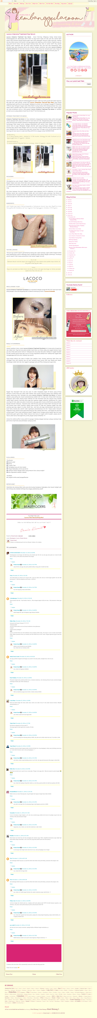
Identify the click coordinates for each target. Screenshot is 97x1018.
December (71, 217)
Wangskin (67, 1001)
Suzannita (12, 812)
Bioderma (24, 990)
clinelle (14, 1002)
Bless (34, 990)
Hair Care (42, 3)
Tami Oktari (13, 746)
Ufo (47, 1001)
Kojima (78, 994)
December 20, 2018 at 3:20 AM (20, 575)
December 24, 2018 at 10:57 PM (29, 935)
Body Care (35, 3)
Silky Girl (18, 1001)
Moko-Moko (36, 997)
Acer (16, 988)
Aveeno (68, 988)
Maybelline (7, 997)
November (71, 251)
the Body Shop (20, 1002)
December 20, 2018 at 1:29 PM (23, 700)
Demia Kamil (17, 564)
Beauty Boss (7, 990)
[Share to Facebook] (33, 536)
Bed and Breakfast (20, 1009)
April (70, 264)
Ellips (6, 992)
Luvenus (48, 996)
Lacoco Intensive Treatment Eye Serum (77, 235)
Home (10, 3)
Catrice (56, 990)
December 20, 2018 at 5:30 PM (23, 746)
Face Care (28, 3)
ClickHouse (71, 990)
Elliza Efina (12, 621)
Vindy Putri (13, 723)
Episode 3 (68, 347)
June (70, 260)
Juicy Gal (52, 994)
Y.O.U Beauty (85, 1001)
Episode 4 (68, 349)
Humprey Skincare (27, 994)
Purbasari (10, 999)
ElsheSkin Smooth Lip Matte (78, 178)
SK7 (58, 999)
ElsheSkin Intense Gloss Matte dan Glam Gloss (80, 131)
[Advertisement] (78, 98)
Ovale (74, 997)
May (70, 262)
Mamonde (75, 996)
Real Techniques (28, 999)
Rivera (38, 999)
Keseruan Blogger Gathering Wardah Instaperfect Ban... (76, 219)
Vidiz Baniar (57, 1001)
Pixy (82, 997)
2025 (69, 201)
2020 (69, 211)
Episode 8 (68, 358)
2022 (69, 207)
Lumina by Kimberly (41, 996)
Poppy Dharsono (88, 997)
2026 (69, 199)
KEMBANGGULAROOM (58, 1013)
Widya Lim (12, 900)
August (70, 256)
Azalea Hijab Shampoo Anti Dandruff (79, 124)
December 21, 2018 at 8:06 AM (20, 879)
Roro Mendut (44, 999)
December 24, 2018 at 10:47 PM (29, 564)
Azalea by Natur (83, 988)
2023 (69, 205)
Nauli (63, 997)
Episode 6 (68, 354)
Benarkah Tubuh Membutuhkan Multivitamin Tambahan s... (78, 248)
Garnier (72, 992)
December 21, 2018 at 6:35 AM (21, 835)
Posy (6, 999)
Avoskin (76, 988)
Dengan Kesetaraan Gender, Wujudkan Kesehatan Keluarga (76, 226)
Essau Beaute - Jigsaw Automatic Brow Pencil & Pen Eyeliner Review (81, 170)
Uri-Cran (51, 1001)
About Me (15, 3)
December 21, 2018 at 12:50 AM (24, 791)
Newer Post (9, 974)
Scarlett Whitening (75, 999)
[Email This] (29, 536)
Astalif (55, 988)
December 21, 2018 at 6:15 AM (22, 812)
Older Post (59, 974)
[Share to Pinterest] (34, 536)
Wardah (72, 1001)
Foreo (59, 992)
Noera (66, 997)
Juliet (56, 994)
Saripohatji (63, 999)
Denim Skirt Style (72, 243)
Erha (28, 992)
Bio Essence (18, 990)
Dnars (86, 990)
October (71, 253)
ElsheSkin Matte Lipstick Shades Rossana (77, 223)
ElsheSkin (12, 992)
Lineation (20, 996)
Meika (12, 997)
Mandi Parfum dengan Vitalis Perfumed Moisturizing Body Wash (80, 154)
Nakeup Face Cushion (73, 241)
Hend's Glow (88, 992)
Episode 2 (68, 345)
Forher (63, 992)
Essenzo (39, 992)
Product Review (23, 538)
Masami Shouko (87, 996)
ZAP (90, 1001)
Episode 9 (68, 361)
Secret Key (89, 999)
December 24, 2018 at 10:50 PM (29, 735)
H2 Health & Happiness (79, 992)
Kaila (65, 994)
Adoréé (28, 988)
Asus (59, 988)
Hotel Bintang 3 (35, 1009)
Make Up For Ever (67, 996)
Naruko (53, 997)
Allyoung (42, 988)
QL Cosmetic (16, 999)
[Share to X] (32, 536)
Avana (64, 988)
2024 (69, 203)
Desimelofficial (13, 791)
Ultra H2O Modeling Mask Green (75, 221)
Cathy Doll (50, 990)
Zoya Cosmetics (8, 1002)
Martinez (80, 996)
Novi (11, 858)
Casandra (43, 990)
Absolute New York (9, 988)
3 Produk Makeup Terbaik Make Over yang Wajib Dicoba (81, 116)
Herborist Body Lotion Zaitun (75, 228)
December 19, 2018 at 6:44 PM (28, 552)
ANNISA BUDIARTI (15, 552)
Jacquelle (43, 994)
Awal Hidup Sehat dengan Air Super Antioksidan (76, 231)
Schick (83, 999)
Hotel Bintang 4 (43, 1009)
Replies (13, 561)
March (70, 266)
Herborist (6, 994)
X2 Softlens (77, 1001)
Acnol (20, 988)
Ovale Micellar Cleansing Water (75, 237)
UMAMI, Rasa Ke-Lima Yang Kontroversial (81, 139)
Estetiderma (45, 992)
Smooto (27, 1001)
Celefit (61, 990)
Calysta (38, 990)
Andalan (47, 988)
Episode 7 (68, 356)
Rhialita (12, 835)
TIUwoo (33, 1001)
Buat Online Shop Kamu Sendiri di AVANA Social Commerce (81, 185)
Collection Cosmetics (79, 990)
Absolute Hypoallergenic (74, 245)
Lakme (89, 994)
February (71, 268)
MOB (53, 996)
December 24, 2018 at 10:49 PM (29, 689)
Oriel (71, 997)
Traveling (57, 3)
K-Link (60, 994)
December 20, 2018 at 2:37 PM (23, 723)
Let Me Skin (12, 996)
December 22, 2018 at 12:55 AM (22, 925)
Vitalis (62, 1001)
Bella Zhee (12, 768)
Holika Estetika (13, 994)
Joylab (47, 994)
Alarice (32, 988)
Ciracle (65, 990)
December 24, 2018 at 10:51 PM (29, 758)
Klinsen (74, 994)
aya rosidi (12, 925)
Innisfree (37, 994)
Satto (67, 999)
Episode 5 (68, 352)
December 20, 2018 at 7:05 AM (23, 621)
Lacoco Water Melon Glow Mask (75, 233)
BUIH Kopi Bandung (73, 239)
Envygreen (22, 992)
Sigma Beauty (12, 1001)
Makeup (22, 3)
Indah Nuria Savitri (14, 656)
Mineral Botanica (18, 997)
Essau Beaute (34, 992)
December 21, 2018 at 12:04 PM (23, 900)
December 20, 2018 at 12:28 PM (24, 677)
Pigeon (78, 997)
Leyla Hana (13, 700)
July (70, 258)
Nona (11, 575)
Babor (90, 988)
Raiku (21, 999)
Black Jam (30, 990)
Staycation (64, 3)
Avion (72, 988)
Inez (34, 994)
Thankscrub (38, 1001)
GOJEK (67, 992)
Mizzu (25, 997)
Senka (6, 1001)
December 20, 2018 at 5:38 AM (24, 598)
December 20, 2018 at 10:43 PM (22, 768)
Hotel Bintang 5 (53, 1009)
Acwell (24, 988)
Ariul (51, 988)
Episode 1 (68, 342)
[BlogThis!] (30, 536)
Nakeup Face (47, 997)
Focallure (55, 992)
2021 (69, 209)
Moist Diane (30, 997)
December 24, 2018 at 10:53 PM (29, 847)
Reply (11, 558)
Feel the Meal (49, 3)
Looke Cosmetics (31, 996)
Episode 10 (68, 363)
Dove (90, 990)
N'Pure (41, 997)
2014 (69, 274)
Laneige (6, 996)
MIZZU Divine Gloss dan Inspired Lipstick (81, 146)
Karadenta (69, 994)
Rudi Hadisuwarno (52, 999)
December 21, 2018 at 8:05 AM (20, 858)
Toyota (44, 1001)
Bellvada (13, 990)
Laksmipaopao (13, 598)
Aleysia (37, 988)
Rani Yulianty (13, 677)
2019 (69, 213)
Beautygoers (13, 538)
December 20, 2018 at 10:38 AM (27, 656)
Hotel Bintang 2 (27, 1009)
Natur (58, 997)
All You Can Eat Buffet (10, 1009)
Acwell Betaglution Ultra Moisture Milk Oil (81, 162)
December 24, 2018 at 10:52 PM (29, 802)
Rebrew (34, 999)
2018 (69, 215)
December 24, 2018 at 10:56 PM (29, 890)
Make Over (59, 996)
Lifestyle (70, 3)
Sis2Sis (22, 1001)
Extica (50, 992)
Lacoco (18, 538)
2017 (69, 272)
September (71, 255)
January (71, 270)
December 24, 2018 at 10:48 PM (29, 610)
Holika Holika (20, 994)
